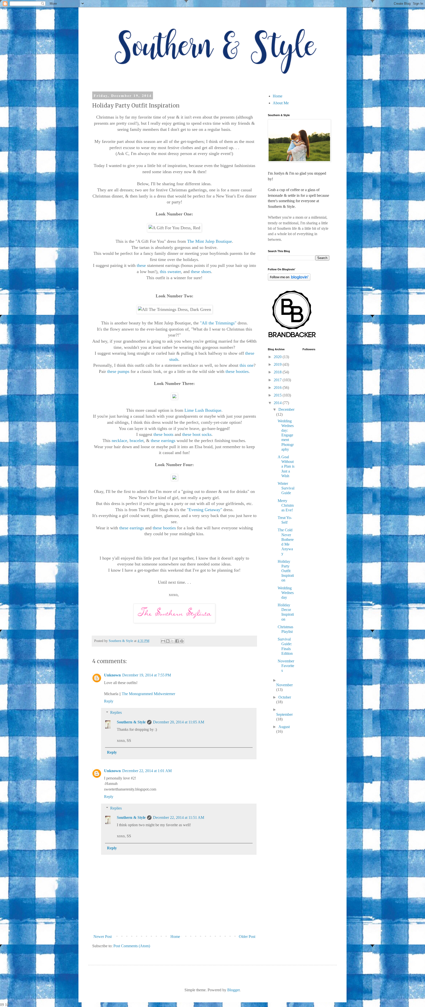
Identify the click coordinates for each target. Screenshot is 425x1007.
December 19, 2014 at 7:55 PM (146, 675)
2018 (278, 372)
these (141, 265)
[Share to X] (172, 641)
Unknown (112, 675)
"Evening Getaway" (204, 509)
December (286, 409)
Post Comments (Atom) (131, 946)
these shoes (201, 271)
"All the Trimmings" (217, 322)
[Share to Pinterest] (181, 641)
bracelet (136, 440)
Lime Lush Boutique (202, 410)
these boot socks (196, 434)
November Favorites (286, 665)
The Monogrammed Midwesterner (148, 694)
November (284, 685)
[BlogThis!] (167, 641)
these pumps (117, 371)
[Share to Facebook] (177, 641)
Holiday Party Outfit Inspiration (286, 570)
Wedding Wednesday (286, 592)
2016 (278, 387)
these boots (163, 434)
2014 (278, 403)
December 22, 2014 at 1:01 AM (147, 771)
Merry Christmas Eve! (286, 505)
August (284, 727)
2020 (278, 357)
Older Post (247, 936)
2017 (278, 380)
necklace (119, 440)
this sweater (170, 271)
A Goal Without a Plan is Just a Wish (286, 466)
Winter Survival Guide (286, 488)
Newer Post (102, 936)
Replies (116, 712)
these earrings (162, 440)
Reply (108, 701)
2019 (278, 364)
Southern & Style (131, 722)
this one (247, 365)
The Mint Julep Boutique (209, 241)
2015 (278, 395)
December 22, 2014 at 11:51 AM (178, 817)
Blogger (233, 990)
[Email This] (163, 641)
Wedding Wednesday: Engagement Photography (286, 435)
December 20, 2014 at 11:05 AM (178, 722)
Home (175, 936)
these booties (237, 371)
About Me (281, 103)
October (284, 697)
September (284, 714)
